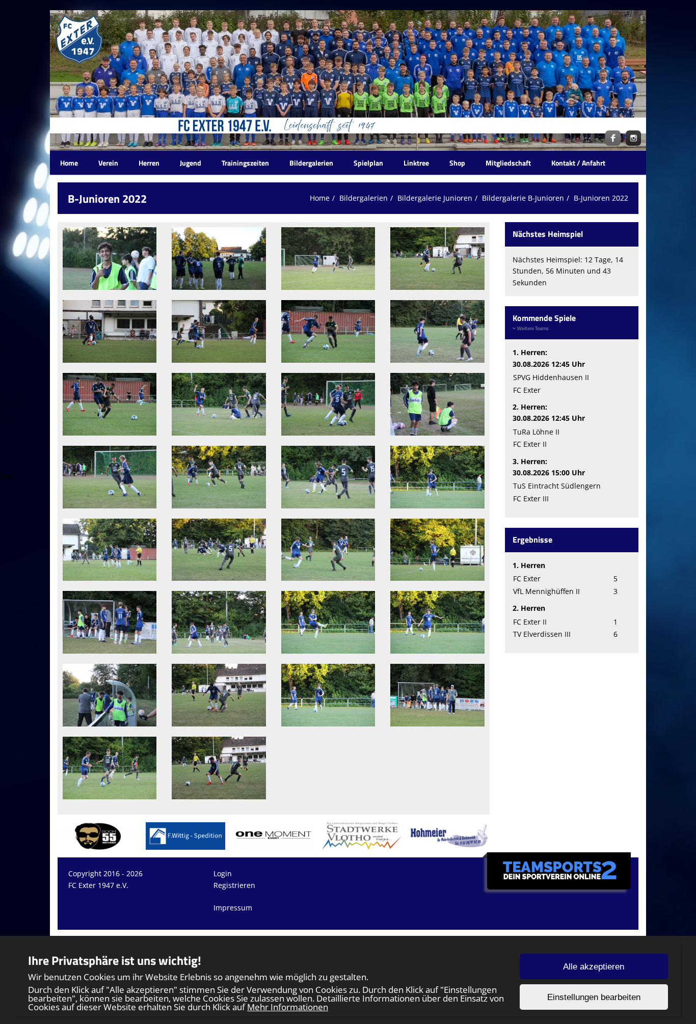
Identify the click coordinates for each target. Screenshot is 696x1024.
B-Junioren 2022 (601, 198)
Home (69, 162)
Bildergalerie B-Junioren (523, 198)
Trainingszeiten (245, 162)
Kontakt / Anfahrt (578, 162)
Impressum (232, 907)
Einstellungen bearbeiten (593, 997)
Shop (457, 162)
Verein (108, 162)
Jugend (190, 162)
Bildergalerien (311, 162)
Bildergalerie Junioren (434, 198)
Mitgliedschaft (508, 162)
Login (222, 873)
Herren (149, 162)
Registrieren (234, 885)
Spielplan (368, 162)
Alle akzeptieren (593, 967)
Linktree (416, 162)
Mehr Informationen (287, 1007)
